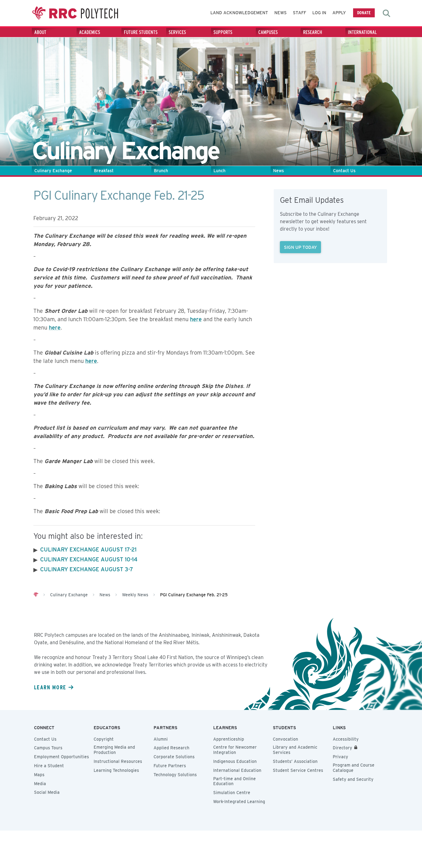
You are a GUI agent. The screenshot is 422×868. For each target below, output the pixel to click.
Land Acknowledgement (239, 13)
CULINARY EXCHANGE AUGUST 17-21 (88, 549)
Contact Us (344, 170)
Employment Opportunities (61, 756)
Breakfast (104, 170)
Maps (39, 774)
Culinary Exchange (53, 170)
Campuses (268, 32)
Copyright (104, 739)
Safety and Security (353, 779)
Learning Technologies (116, 770)
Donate (364, 12)
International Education (237, 770)
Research (312, 32)
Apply (339, 13)
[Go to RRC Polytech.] (35, 594)
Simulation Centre (231, 792)
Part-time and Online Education (234, 781)
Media (40, 783)
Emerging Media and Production (114, 750)
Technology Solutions (175, 774)
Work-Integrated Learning (239, 801)
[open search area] (386, 13)
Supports (222, 32)
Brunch (161, 170)
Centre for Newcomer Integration (235, 750)
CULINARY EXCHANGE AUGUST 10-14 (88, 559)
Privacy (340, 756)
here (196, 319)
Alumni (161, 739)
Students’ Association (295, 761)
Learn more (50, 687)
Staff (299, 13)
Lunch (219, 170)
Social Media (47, 792)
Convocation (285, 739)
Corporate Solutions (174, 756)
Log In (319, 13)
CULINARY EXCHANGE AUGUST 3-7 (86, 569)
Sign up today (300, 247)
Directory (342, 747)
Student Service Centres (298, 770)
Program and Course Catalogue (353, 768)
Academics (89, 32)
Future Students (141, 32)
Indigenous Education (235, 761)
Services (177, 32)
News (280, 13)
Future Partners (170, 765)
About (40, 32)
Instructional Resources (118, 761)
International (362, 32)
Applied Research (171, 747)
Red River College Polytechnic (75, 13)
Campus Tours (48, 747)
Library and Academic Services (295, 750)
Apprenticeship (228, 739)
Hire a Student (49, 765)
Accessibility (346, 739)
